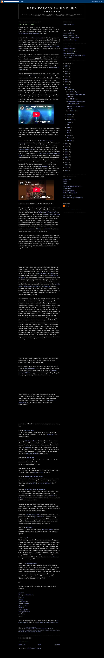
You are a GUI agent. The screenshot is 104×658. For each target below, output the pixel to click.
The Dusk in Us (30, 441)
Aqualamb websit (38, 517)
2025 (67, 66)
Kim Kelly (21, 607)
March (69, 135)
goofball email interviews (25, 149)
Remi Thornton (67, 195)
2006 (67, 170)
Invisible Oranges (23, 603)
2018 (67, 84)
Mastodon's (51, 214)
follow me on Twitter (69, 53)
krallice (29, 630)
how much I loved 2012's (39, 229)
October (69, 117)
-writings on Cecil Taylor (70, 40)
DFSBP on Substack (69, 48)
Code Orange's (37, 76)
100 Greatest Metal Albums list (29, 33)
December (70, 89)
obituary (21, 631)
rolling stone (30, 631)
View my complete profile (72, 209)
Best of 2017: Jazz (72, 99)
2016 (67, 144)
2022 (67, 74)
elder (47, 628)
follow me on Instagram (70, 51)
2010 (67, 159)
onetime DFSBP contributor (45, 273)
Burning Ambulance (24, 612)
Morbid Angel (54, 630)
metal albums (44, 630)
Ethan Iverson (67, 188)
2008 (67, 165)
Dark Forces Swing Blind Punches (52, 10)
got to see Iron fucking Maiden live (47, 622)
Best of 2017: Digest (72, 92)
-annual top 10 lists (68, 33)
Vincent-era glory (43, 166)
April (68, 132)
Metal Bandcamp (23, 601)
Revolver (21, 597)
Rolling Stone (67, 179)
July (68, 125)
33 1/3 (65, 181)
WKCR (65, 184)
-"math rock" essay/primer (71, 37)
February (70, 138)
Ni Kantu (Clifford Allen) (70, 193)
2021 (67, 76)
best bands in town (47, 529)
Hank (66, 206)
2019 (67, 82)
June (68, 127)
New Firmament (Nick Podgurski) (73, 197)
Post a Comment (23, 642)
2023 (67, 71)
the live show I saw (51, 434)
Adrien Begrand (23, 609)
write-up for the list (32, 453)
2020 (67, 79)
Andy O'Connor (22, 605)
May (68, 130)
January (69, 140)
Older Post (57, 644)
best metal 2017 (29, 628)
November (70, 114)
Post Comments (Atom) (34, 648)
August (69, 122)
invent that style (38, 472)
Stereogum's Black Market (26, 595)
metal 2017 (36, 630)
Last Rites (21, 593)
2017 (67, 87)
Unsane (38, 631)
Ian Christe (21, 614)
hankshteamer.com (68, 24)
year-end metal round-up (35, 38)
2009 (67, 162)
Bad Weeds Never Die (32, 514)
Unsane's (29, 368)
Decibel (20, 599)
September (70, 119)
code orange (39, 628)
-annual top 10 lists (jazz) (70, 35)
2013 (67, 152)
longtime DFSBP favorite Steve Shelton (39, 483)
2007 (67, 167)
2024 (67, 68)
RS (19, 33)
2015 (67, 146)
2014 (67, 149)
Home (39, 644)
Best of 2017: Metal (72, 111)
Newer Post (21, 644)
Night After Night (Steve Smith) (72, 186)
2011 (67, 157)
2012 (67, 154)
